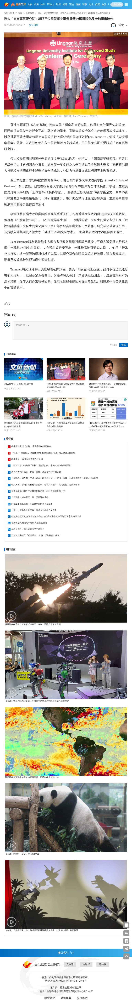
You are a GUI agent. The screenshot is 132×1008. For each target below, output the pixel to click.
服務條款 (82, 998)
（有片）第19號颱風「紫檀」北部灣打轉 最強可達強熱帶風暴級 (41, 465)
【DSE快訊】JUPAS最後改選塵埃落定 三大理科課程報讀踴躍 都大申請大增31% (107, 425)
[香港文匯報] (7, 4)
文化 (91, 4)
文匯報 (70, 964)
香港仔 (86, 964)
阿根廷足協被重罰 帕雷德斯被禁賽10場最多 (32, 504)
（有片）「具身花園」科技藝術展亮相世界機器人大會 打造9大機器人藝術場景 (41, 930)
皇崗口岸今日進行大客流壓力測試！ (27, 529)
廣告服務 (66, 998)
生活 (104, 4)
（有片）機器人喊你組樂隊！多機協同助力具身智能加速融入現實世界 (37, 701)
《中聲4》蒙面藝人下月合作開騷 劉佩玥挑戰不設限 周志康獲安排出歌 (43, 453)
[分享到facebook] (126, 941)
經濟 (58, 4)
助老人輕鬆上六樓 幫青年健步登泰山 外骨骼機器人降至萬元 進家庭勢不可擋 (46, 516)
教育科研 (30, 13)
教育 (20, 13)
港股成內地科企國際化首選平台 (18, 384)
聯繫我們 (49, 998)
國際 (65, 4)
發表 (123, 344)
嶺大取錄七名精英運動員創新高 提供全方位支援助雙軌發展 (23, 425)
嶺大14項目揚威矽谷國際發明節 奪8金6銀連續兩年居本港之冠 (65, 386)
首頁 (30, 4)
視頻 (78, 4)
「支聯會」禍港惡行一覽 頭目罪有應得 (29, 497)
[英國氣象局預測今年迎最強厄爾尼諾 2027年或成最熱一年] (66, 741)
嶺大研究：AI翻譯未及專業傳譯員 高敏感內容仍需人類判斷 (65, 425)
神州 (43, 4)
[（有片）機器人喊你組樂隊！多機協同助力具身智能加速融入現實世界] (66, 664)
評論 (71, 4)
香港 (36, 4)
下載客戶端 (117, 4)
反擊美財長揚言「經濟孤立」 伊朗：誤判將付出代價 (35, 535)
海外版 (102, 964)
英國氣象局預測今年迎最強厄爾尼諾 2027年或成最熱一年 (38, 491)
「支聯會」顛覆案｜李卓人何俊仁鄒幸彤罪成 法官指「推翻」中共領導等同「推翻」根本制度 (54, 478)
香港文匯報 (9, 13)
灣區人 (50, 4)
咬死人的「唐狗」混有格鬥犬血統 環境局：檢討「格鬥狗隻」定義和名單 (45, 484)
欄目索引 (63, 952)
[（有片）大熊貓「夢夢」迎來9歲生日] (66, 817)
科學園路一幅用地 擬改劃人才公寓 (27, 459)
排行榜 (9, 438)
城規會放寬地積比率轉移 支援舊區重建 (29, 522)
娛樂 (97, 4)
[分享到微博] (126, 949)
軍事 (84, 4)
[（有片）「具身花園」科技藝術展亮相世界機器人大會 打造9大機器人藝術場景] (66, 894)
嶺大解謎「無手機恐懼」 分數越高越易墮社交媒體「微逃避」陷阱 (107, 386)
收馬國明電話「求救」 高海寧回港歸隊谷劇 (31, 446)
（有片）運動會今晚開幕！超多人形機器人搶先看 (34, 510)
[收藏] (126, 925)
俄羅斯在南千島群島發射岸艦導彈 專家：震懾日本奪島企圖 (33, 624)
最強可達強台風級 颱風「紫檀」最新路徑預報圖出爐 (36, 472)
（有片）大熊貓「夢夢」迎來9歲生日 (22, 854)
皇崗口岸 (21, 4)
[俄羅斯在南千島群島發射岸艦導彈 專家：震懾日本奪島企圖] (66, 588)
